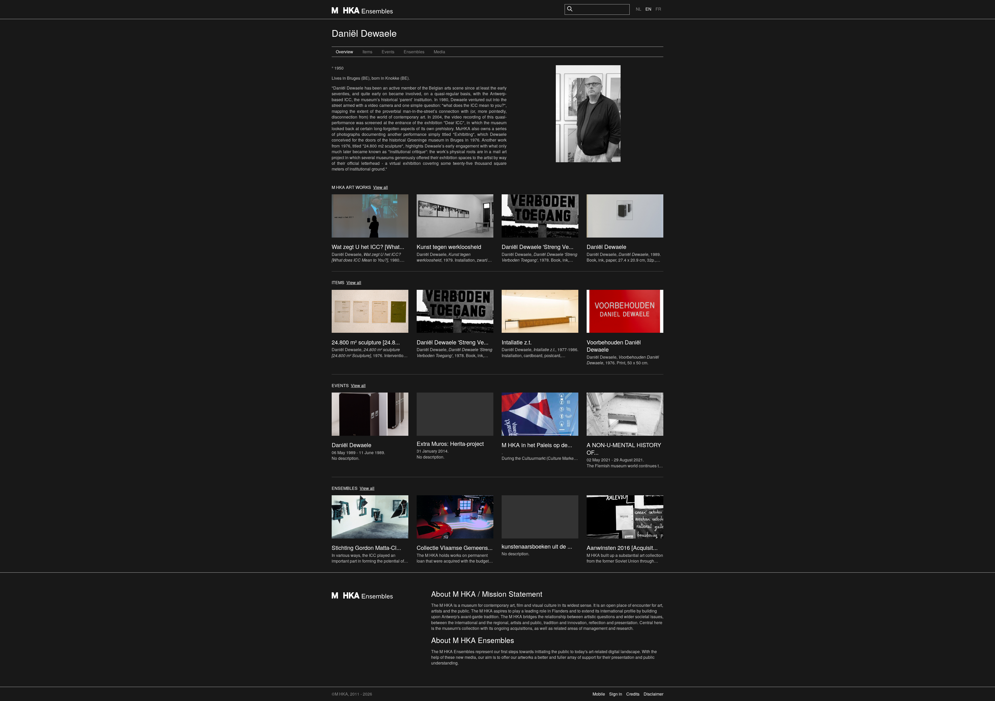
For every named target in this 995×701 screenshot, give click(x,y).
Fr (658, 9)
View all (380, 187)
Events (388, 52)
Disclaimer (653, 694)
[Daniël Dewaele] (588, 114)
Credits (632, 694)
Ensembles (414, 52)
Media (439, 52)
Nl (638, 9)
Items (367, 52)
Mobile (599, 694)
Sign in (615, 694)
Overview (344, 52)
